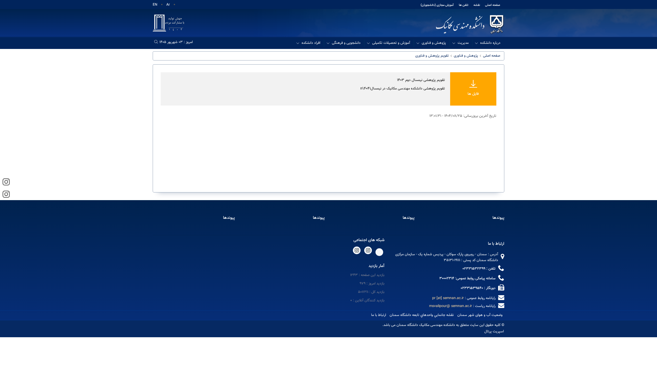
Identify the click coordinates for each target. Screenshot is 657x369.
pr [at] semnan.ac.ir (448, 298)
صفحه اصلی (492, 5)
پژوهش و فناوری (434, 43)
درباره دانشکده (490, 43)
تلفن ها (463, 5)
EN (155, 5)
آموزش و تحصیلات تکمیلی (391, 43)
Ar (168, 5)
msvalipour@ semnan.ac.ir (450, 306)
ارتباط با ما (378, 315)
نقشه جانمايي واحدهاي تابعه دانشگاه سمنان (422, 315)
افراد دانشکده (311, 43)
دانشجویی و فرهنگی (346, 43)
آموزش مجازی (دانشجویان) (437, 5)
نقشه (477, 5)
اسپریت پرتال (494, 331)
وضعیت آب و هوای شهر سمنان (480, 315)
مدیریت (463, 43)
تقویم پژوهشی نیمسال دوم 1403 (421, 80)
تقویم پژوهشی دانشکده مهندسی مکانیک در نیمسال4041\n (402, 88)
